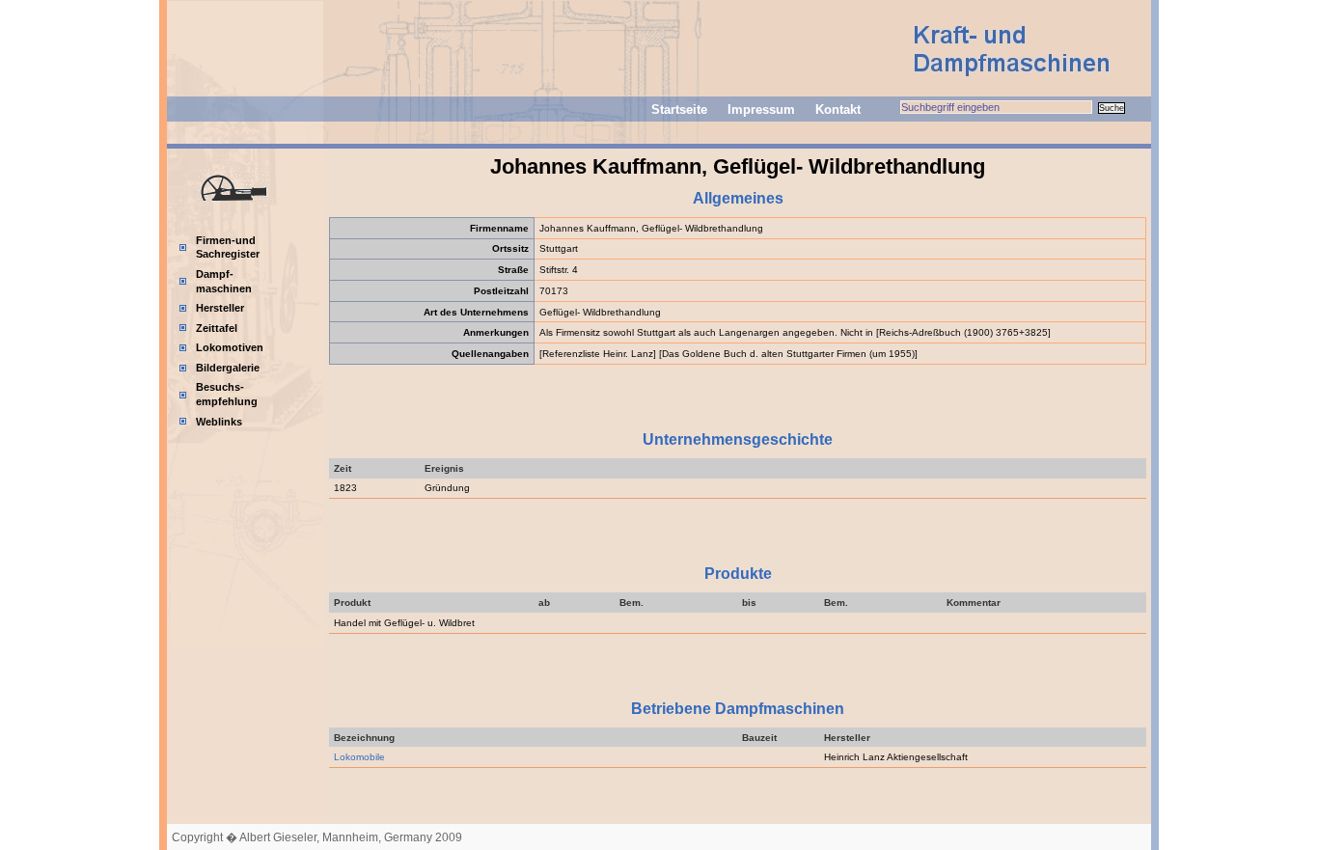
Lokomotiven (229, 347)
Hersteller (220, 308)
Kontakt (838, 109)
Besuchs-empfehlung (227, 394)
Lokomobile (359, 757)
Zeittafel (216, 328)
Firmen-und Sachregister (228, 247)
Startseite (679, 109)
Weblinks (219, 421)
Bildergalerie (228, 367)
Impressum (761, 109)
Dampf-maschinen (224, 281)
